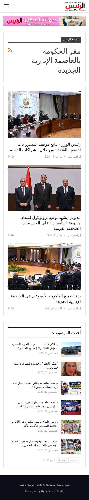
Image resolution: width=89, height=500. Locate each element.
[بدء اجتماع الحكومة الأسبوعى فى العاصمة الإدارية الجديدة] (44, 266)
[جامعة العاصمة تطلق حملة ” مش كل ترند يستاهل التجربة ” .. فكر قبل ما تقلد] (71, 388)
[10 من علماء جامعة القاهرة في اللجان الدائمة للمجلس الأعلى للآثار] (71, 427)
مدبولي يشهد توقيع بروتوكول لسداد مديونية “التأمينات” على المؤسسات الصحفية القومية (51, 223)
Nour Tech (50, 491)
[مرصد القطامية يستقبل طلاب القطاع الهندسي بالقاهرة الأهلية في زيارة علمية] (71, 446)
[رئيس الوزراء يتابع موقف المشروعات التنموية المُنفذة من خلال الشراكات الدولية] (44, 114)
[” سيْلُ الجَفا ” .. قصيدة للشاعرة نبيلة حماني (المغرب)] (71, 369)
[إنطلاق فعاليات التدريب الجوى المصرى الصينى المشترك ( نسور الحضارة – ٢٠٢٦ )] (71, 349)
